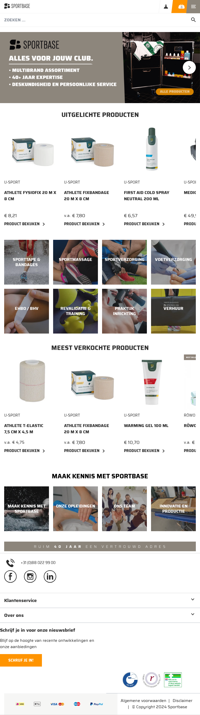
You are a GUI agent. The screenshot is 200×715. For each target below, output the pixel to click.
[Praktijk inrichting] (124, 311)
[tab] (100, 600)
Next (189, 67)
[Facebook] (12, 578)
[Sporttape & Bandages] (26, 262)
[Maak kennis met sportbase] (26, 508)
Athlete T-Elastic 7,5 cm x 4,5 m (23, 429)
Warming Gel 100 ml (146, 426)
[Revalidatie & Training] (75, 311)
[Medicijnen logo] (173, 680)
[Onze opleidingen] (75, 508)
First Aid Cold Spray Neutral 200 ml (146, 196)
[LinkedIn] (52, 578)
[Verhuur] (173, 311)
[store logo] (17, 6)
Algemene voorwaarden (143, 700)
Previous (10, 67)
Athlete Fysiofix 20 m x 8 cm (30, 196)
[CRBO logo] (151, 680)
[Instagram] (32, 578)
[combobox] (100, 20)
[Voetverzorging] (173, 262)
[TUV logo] (130, 680)
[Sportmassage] (75, 262)
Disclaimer (182, 700)
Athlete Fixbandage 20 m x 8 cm (86, 196)
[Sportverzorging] (124, 262)
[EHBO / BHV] (26, 311)
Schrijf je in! (21, 660)
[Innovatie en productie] (173, 508)
